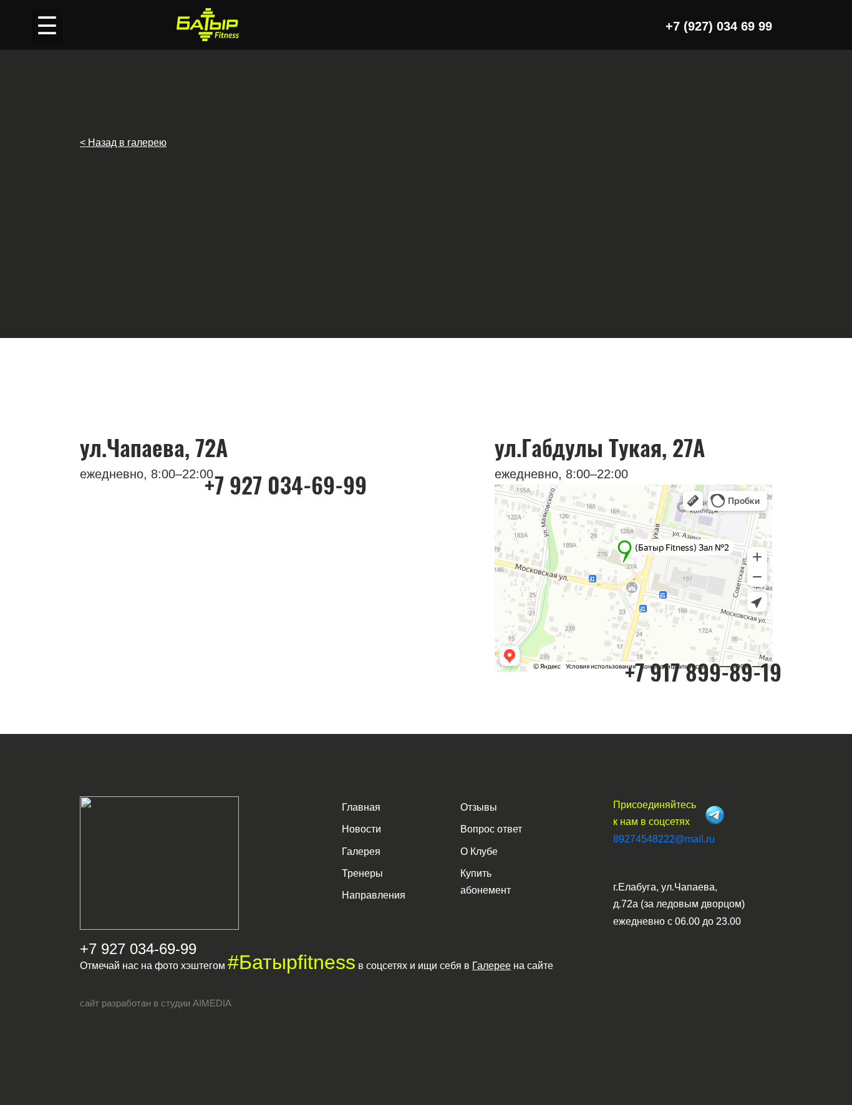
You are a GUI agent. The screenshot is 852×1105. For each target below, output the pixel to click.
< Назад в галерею (123, 142)
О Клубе (479, 851)
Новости (361, 829)
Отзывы (478, 807)
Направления (373, 895)
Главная (361, 807)
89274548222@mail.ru (664, 839)
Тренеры (362, 873)
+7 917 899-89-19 (703, 671)
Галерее (491, 965)
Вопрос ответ (491, 829)
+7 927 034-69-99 (286, 484)
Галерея (361, 851)
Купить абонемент (485, 881)
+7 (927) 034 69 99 (719, 26)
